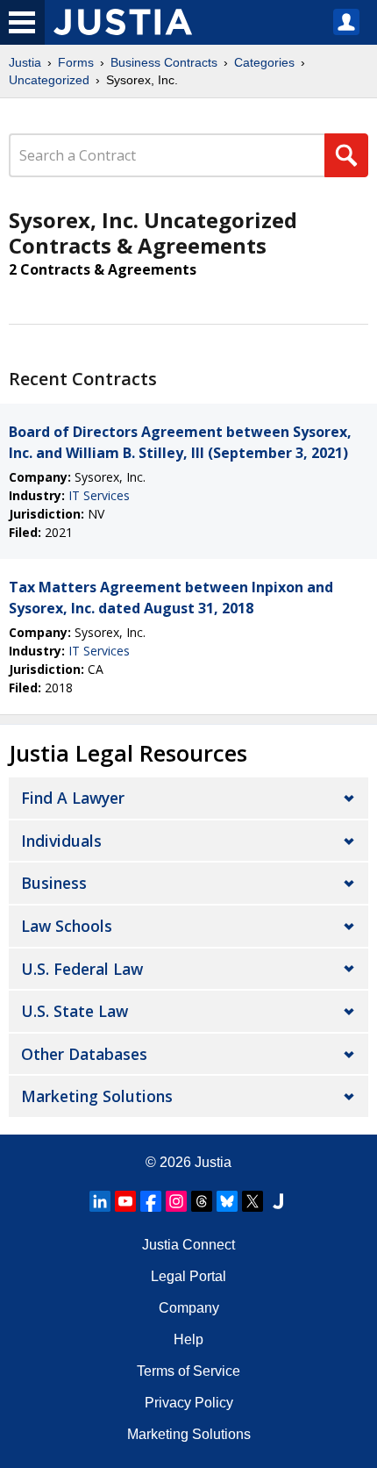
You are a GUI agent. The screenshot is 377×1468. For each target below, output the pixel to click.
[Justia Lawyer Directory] (277, 1201)
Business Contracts (163, 62)
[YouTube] (125, 1201)
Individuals (61, 840)
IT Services (99, 495)
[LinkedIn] (99, 1201)
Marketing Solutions (97, 1095)
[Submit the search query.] (346, 155)
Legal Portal (188, 1276)
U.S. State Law (74, 1010)
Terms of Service (188, 1371)
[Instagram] (176, 1201)
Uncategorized (49, 80)
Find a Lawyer (72, 797)
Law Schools (66, 925)
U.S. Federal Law (82, 968)
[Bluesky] (227, 1201)
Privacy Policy (189, 1402)
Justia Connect (188, 1244)
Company (189, 1307)
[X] (252, 1201)
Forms (76, 62)
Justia (25, 62)
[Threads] (201, 1201)
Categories (264, 62)
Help (188, 1339)
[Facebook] (150, 1201)
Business (54, 882)
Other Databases (84, 1053)
